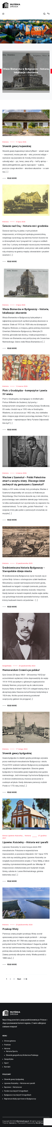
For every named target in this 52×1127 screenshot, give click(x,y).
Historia (18, 75)
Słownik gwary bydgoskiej (17, 753)
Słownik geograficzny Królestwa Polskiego (22, 1055)
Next (19, 979)
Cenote (12, 1123)
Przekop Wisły (10, 929)
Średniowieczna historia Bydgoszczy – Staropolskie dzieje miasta (23, 569)
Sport (6, 1063)
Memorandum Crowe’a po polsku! (21, 670)
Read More (12, 178)
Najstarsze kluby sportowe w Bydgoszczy (20, 1099)
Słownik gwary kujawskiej (16, 146)
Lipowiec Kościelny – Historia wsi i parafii (25, 842)
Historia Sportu (12, 1051)
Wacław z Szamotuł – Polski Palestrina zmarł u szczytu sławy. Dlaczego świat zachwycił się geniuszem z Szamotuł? (23, 481)
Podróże (7, 1045)
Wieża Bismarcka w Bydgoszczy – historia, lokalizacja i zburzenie (26, 71)
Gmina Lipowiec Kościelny (12, 836)
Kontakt (7, 1067)
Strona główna (10, 1041)
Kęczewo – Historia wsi (13, 1087)
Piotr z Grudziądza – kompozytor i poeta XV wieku (24, 392)
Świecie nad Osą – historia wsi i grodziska (25, 226)
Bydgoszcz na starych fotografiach (17, 1095)
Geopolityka (6, 666)
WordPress (40, 1123)
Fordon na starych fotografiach (16, 1091)
